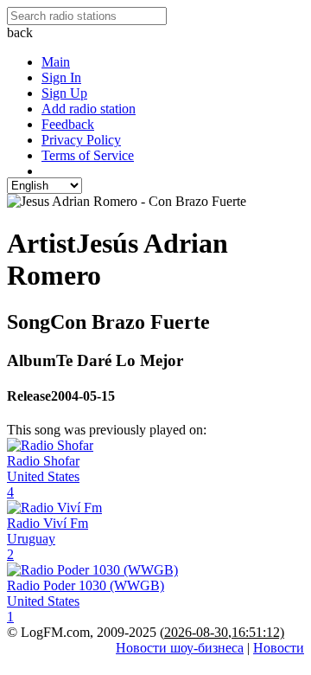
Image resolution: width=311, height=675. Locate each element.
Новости (278, 647)
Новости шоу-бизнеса (180, 647)
